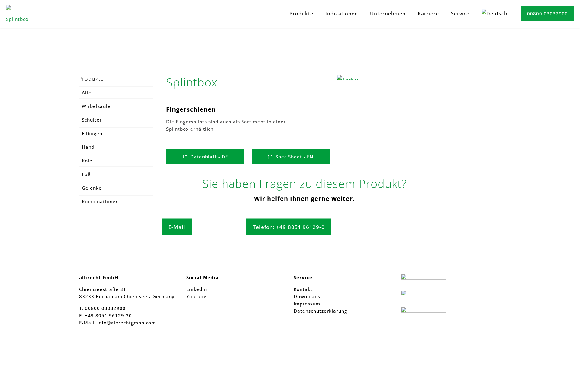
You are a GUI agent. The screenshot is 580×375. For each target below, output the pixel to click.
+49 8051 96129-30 (107, 315)
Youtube (196, 296)
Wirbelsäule (96, 106)
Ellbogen (92, 133)
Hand (88, 147)
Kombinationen (100, 201)
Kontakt (303, 289)
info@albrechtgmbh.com (126, 323)
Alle (86, 93)
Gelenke (92, 188)
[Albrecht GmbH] (20, 13)
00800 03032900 (547, 14)
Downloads (307, 296)
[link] (351, 77)
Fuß (86, 174)
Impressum (307, 304)
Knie (87, 161)
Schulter (92, 120)
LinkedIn (196, 289)
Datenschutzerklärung (320, 311)
